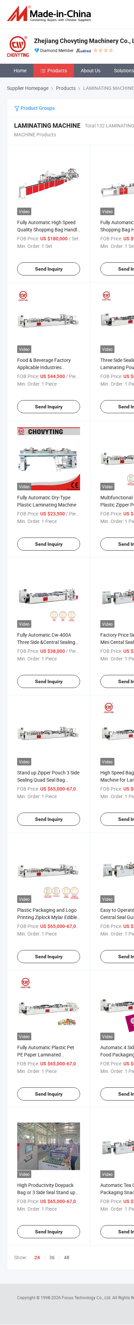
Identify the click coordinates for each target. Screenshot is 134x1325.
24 (37, 1257)
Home (20, 70)
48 (66, 1257)
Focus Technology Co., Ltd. (87, 1297)
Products (57, 70)
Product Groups (37, 108)
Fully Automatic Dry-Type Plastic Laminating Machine (46, 501)
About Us (90, 70)
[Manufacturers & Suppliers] (50, 14)
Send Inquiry (49, 269)
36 (52, 1257)
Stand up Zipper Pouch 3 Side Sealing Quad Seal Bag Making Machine (48, 779)
